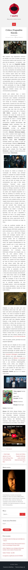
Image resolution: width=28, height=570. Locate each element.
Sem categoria (9, 449)
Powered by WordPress (8, 567)
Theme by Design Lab (20, 567)
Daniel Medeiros (19, 37)
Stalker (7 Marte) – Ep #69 (8, 552)
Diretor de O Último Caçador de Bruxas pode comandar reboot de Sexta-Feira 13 (20, 458)
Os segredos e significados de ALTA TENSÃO (13, 555)
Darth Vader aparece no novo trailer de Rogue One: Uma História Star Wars (8, 458)
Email (4, 523)
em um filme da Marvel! (19, 336)
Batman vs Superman (19, 358)
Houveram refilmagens (11, 354)
